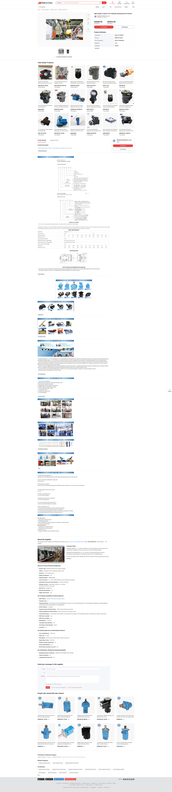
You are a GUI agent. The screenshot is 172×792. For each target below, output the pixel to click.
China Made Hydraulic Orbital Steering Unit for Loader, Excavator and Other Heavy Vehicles (61, 130)
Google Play (49, 779)
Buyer (103, 7)
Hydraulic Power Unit (62, 9)
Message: (43, 676)
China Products (65, 783)
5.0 (118, 141)
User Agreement (93, 787)
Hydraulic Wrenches (52, 772)
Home (39, 9)
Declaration (100, 787)
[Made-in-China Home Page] (45, 2)
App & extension (118, 7)
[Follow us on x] (126, 779)
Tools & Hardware (45, 9)
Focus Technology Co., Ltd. (77, 787)
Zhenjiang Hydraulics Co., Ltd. (103, 16)
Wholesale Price (94, 783)
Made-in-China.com (80, 784)
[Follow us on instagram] (128, 779)
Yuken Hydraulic (42, 772)
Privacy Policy (106, 787)
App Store (41, 779)
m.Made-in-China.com (89, 784)
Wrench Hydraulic (63, 772)
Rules (133, 7)
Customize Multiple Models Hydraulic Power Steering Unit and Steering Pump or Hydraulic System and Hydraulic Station (94, 130)
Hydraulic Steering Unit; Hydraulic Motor (56, 598)
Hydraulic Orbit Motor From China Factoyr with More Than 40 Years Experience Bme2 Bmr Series (125, 717)
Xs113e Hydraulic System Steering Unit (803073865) (45, 130)
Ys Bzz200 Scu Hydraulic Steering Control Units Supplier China (126, 106)
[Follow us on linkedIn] (133, 779)
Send (48, 687)
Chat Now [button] (125, 27)
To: (44, 672)
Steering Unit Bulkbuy (73, 772)
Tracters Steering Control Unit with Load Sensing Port (45, 106)
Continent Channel (101, 783)
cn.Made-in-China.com (99, 784)
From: (44, 669)
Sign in (133, 3)
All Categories (42, 7)
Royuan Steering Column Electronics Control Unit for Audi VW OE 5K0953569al (45, 82)
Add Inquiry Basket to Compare (64, 56)
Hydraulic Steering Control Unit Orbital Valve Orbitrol (93, 82)
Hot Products (58, 783)
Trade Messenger (59, 779)
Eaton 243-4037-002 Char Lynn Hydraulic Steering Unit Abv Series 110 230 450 (94, 106)
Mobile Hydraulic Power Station (72, 763)
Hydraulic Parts (53, 9)
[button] (100, 2)
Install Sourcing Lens (71, 779)
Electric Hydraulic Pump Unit (104, 769)
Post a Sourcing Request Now (75, 687)
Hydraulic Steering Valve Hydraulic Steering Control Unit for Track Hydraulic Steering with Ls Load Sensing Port (77, 130)
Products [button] (59, 2)
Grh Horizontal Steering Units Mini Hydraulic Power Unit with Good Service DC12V (126, 82)
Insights (114, 783)
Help (110, 7)
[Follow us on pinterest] (131, 779)
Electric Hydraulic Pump (58, 763)
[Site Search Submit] (104, 2)
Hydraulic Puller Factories (90, 769)
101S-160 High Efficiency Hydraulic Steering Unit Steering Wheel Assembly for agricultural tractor (110, 106)
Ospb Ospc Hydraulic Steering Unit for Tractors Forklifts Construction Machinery (61, 106)
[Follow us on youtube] (129, 779)
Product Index (108, 783)
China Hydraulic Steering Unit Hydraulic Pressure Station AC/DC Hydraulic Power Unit (126, 130)
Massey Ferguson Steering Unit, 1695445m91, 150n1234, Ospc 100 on (77, 82)
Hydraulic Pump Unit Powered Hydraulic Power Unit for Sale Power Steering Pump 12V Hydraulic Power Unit (76, 106)
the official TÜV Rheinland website (76, 541)
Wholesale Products (86, 783)
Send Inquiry (104, 27)
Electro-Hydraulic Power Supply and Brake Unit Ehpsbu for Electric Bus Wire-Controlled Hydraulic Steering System (110, 130)
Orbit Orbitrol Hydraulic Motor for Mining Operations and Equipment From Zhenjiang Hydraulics (65, 744)
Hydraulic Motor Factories (44, 769)
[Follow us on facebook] (124, 779)
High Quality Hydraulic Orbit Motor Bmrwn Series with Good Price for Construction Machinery (46, 744)
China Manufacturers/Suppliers (75, 783)
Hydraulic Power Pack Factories (59, 769)
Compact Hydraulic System (44, 763)
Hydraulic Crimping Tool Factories (75, 769)
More (39, 775)
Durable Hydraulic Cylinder (118, 769)
